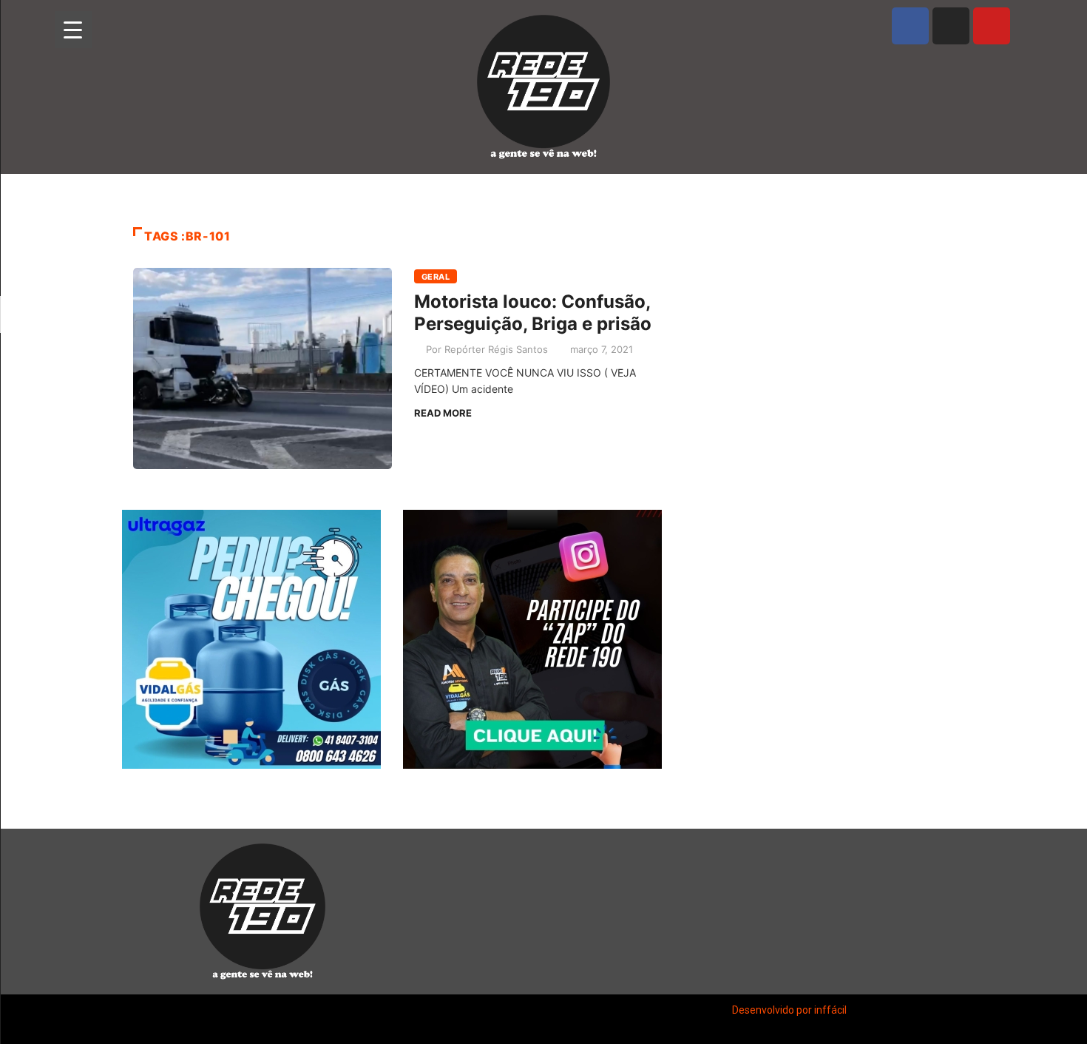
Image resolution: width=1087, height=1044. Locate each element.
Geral (435, 277)
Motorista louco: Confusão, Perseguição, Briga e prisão (532, 312)
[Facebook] (910, 25)
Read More (443, 413)
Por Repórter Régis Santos (487, 349)
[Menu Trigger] (73, 29)
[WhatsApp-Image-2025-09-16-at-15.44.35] (532, 639)
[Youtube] (991, 25)
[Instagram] (950, 25)
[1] (251, 756)
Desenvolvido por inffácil (789, 1010)
